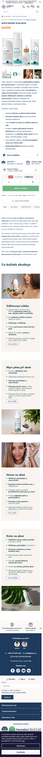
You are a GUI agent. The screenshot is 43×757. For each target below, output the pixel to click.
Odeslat (7, 697)
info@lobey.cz (31, 653)
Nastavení (21, 746)
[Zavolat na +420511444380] (24, 7)
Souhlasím (21, 752)
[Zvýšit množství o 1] (33, 182)
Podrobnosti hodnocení (15, 19)
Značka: (29, 195)
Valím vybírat (29, 2)
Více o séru (12, 512)
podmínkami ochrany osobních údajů (14, 692)
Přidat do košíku (21, 188)
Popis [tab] (5, 207)
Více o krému (13, 578)
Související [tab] (14, 207)
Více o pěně (12, 401)
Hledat (37, 11)
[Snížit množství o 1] (9, 182)
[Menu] (38, 7)
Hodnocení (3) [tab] (26, 207)
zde (23, 741)
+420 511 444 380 (14, 653)
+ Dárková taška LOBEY (15, 171)
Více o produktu (13, 155)
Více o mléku (13, 344)
